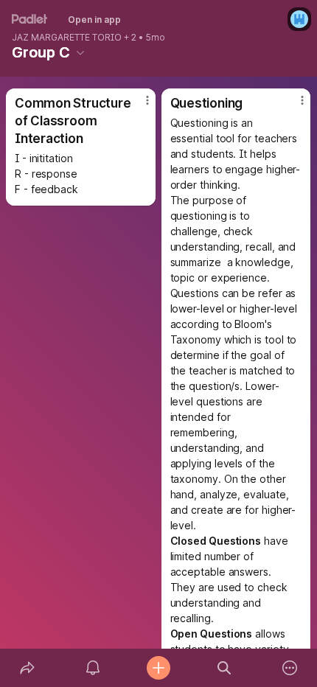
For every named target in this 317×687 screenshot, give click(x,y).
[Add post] (158, 668)
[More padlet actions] (290, 668)
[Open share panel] (27, 668)
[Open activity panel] (92, 668)
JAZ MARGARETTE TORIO (67, 37)
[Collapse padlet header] (80, 52)
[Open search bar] (224, 668)
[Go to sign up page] (299, 19)
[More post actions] (138, 106)
